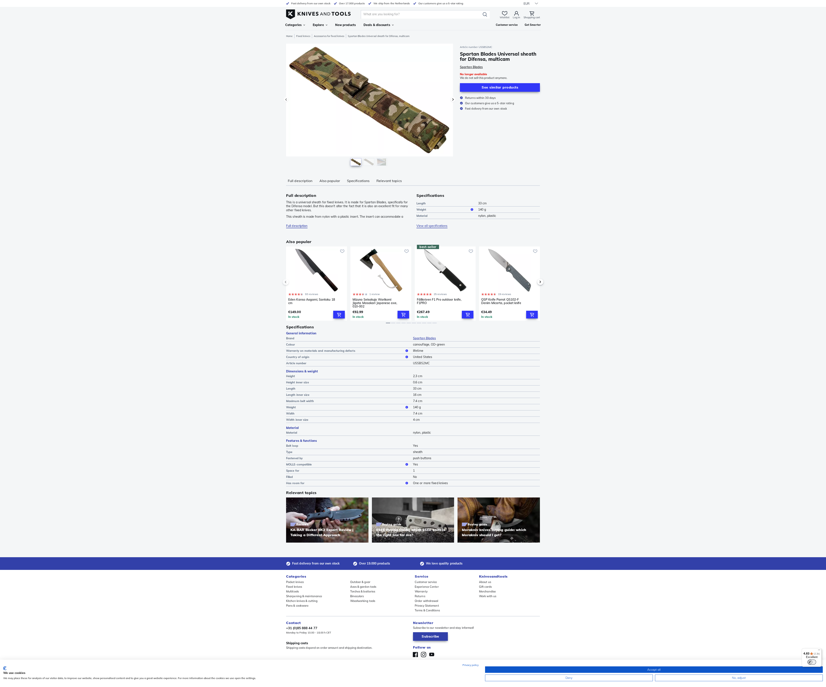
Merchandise (487, 591)
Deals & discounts (377, 25)
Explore (318, 25)
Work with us (487, 596)
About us (485, 582)
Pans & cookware (297, 605)
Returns (420, 596)
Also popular (329, 181)
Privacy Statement (427, 605)
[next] (533, 282)
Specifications (358, 181)
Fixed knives (303, 36)
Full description (300, 181)
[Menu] (819, 650)
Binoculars (357, 596)
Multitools (292, 591)
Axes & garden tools (363, 586)
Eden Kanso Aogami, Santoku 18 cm (311, 301)
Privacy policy (470, 665)
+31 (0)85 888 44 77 (301, 628)
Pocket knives (295, 582)
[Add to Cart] (339, 314)
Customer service (426, 582)
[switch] (812, 662)
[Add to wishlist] (342, 251)
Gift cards (485, 586)
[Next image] (453, 99)
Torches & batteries (362, 591)
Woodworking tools (362, 601)
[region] (369, 106)
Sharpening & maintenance (304, 596)
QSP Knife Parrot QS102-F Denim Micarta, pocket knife (501, 301)
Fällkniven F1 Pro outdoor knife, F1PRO (439, 301)
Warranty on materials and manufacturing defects (320, 350)
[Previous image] (286, 99)
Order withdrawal (426, 601)
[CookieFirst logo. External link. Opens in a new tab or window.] (4, 668)
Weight (421, 209)
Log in (516, 17)
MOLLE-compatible (299, 464)
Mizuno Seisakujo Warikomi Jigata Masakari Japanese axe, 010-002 (375, 303)
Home (289, 36)
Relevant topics (389, 181)
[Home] (318, 13)
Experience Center (427, 586)
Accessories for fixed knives (329, 36)
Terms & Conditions (427, 610)
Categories (293, 25)
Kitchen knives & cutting (301, 601)
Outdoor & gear (360, 582)
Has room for (295, 483)
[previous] (293, 282)
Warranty (421, 591)
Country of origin (297, 357)
